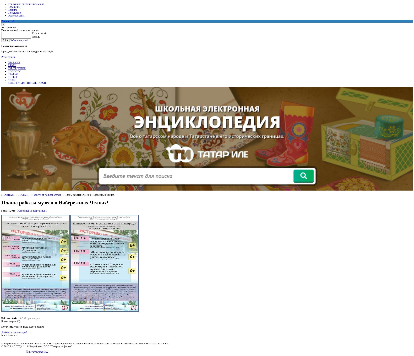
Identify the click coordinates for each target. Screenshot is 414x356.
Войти (5, 40)
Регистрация (8, 57)
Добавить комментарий (14, 332)
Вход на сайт (8, 21)
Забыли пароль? (19, 40)
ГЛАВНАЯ (7, 194)
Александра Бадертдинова (32, 210)
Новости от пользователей (46, 194)
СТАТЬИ (23, 194)
